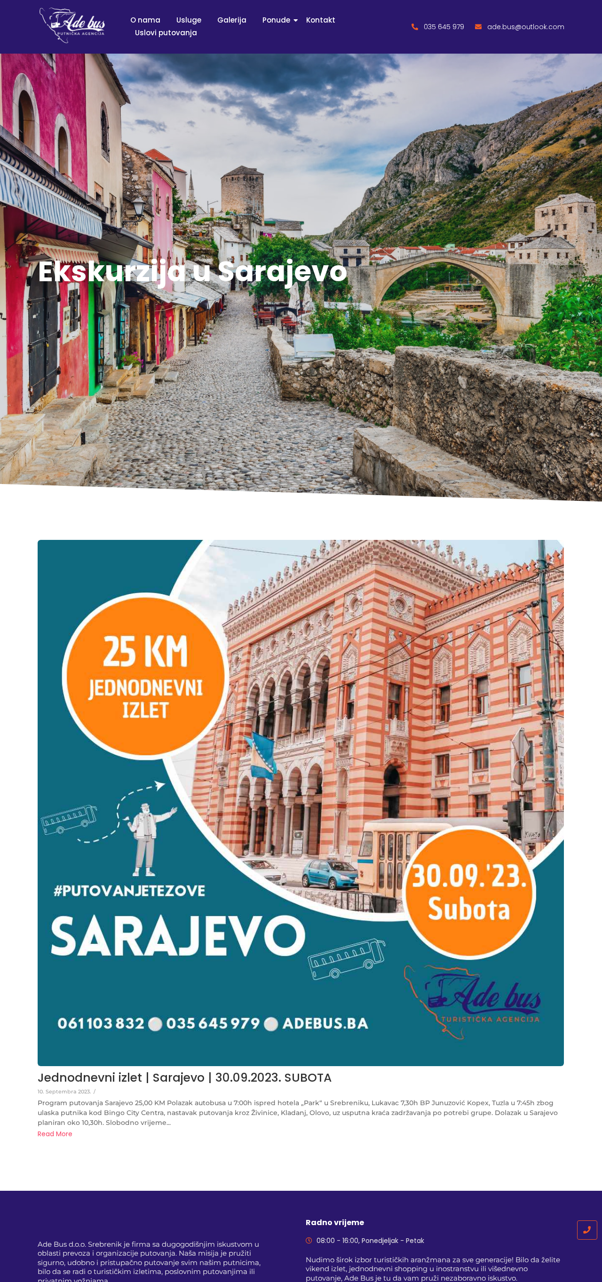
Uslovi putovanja (166, 33)
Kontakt (320, 20)
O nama (145, 20)
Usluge (188, 20)
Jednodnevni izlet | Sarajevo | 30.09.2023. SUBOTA (185, 1078)
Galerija (231, 20)
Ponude (276, 20)
